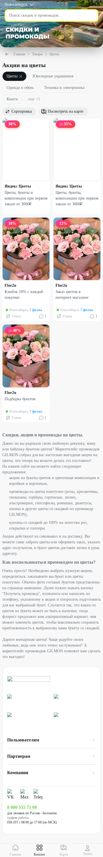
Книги (12, 99)
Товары (37, 54)
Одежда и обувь (20, 87)
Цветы (54, 54)
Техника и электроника (64, 87)
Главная (19, 54)
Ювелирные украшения (53, 76)
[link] (28, 701)
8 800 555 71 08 (22, 807)
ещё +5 (34, 99)
